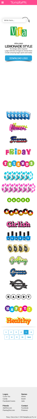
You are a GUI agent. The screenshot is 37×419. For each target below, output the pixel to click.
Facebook (24, 408)
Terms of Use (14, 417)
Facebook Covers (9, 401)
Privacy (8, 417)
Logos (5, 394)
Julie (23, 401)
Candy (5, 399)
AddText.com (7, 408)
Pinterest (24, 410)
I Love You (6, 396)
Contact (24, 406)
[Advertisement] (19, 10)
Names (24, 394)
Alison (23, 396)
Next (29, 337)
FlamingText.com (9, 410)
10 (22, 337)
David (23, 399)
